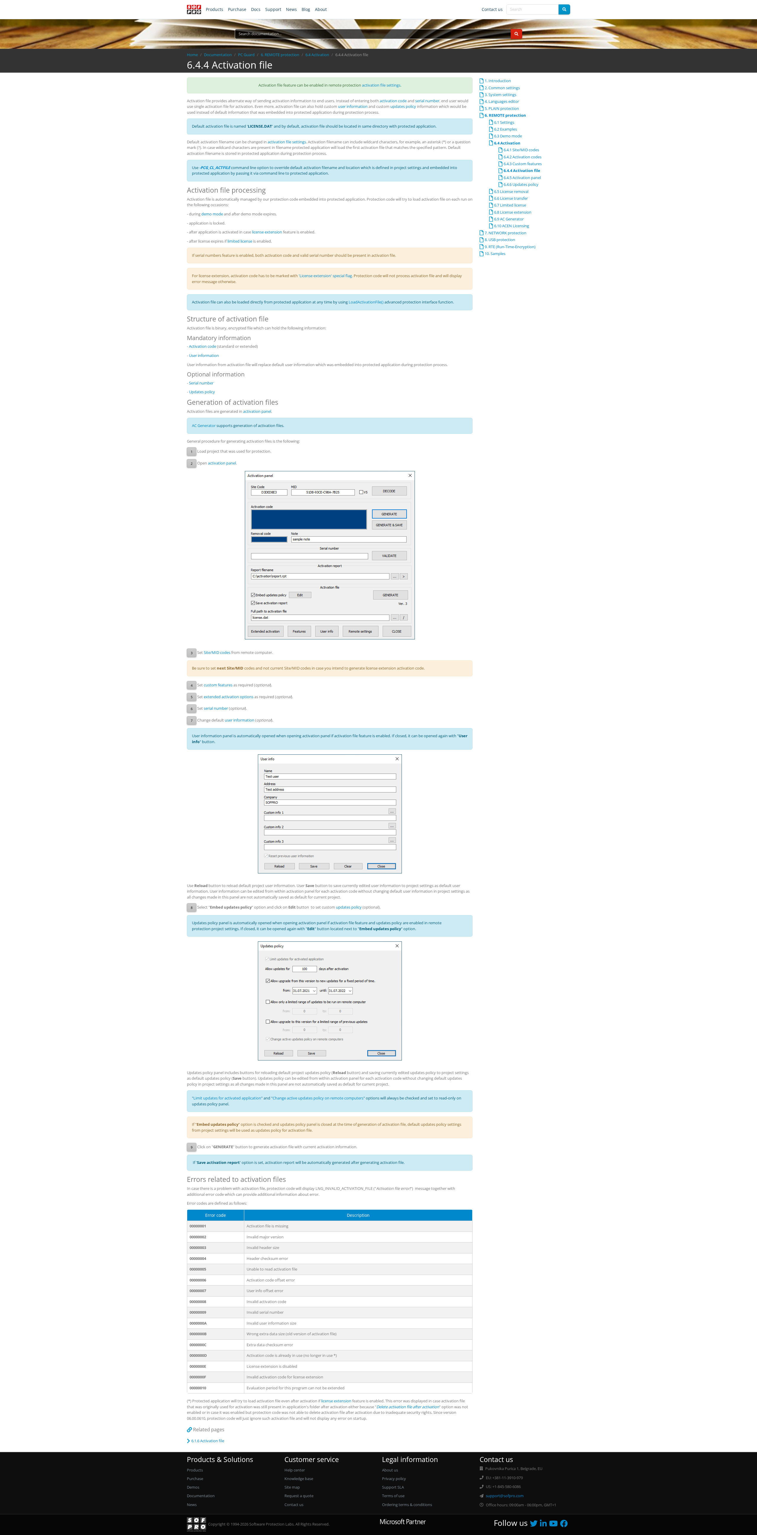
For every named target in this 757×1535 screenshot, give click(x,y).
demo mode (212, 214)
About (321, 9)
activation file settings (381, 85)
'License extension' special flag (325, 275)
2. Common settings (502, 87)
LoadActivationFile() (366, 302)
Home (192, 54)
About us (390, 1470)
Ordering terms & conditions (407, 1504)
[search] (564, 9)
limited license (239, 241)
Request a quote (298, 1495)
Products (214, 9)
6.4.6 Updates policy (521, 184)
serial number (427, 100)
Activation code (202, 346)
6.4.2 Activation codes (522, 157)
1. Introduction (498, 80)
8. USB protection (500, 239)
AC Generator (204, 425)
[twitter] (535, 1525)
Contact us (492, 9)
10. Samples (495, 253)
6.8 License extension (512, 212)
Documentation (218, 54)
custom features (218, 685)
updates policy (403, 106)
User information (204, 355)
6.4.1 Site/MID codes (521, 149)
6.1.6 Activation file (207, 1440)
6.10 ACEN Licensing (511, 225)
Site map (292, 1487)
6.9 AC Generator (509, 219)
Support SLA (393, 1487)
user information (353, 106)
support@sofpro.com (505, 1495)
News (291, 9)
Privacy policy (394, 1478)
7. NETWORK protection (505, 232)
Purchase (237, 9)
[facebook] (565, 1525)
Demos (193, 1487)
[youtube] (554, 1525)
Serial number (201, 383)
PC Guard (246, 54)
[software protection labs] (194, 9)
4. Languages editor (502, 101)
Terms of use (393, 1495)
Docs (256, 9)
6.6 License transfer (511, 198)
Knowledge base (298, 1478)
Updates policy (202, 391)
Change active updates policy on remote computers (318, 1098)
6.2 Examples (505, 129)
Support (273, 9)
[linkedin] (544, 1525)
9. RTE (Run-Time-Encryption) (510, 246)
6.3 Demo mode (508, 136)
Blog (306, 9)
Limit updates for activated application (227, 1098)
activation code (393, 100)
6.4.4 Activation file (522, 170)
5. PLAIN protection (502, 108)
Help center (294, 1470)
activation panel (257, 411)
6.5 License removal (511, 191)
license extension (267, 232)
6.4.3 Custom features (523, 163)
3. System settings (500, 94)
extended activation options (228, 696)
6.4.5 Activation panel (522, 177)
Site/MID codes (217, 652)
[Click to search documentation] (516, 34)
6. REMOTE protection (280, 54)
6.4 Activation (317, 54)
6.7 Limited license (510, 205)
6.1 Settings (504, 122)
